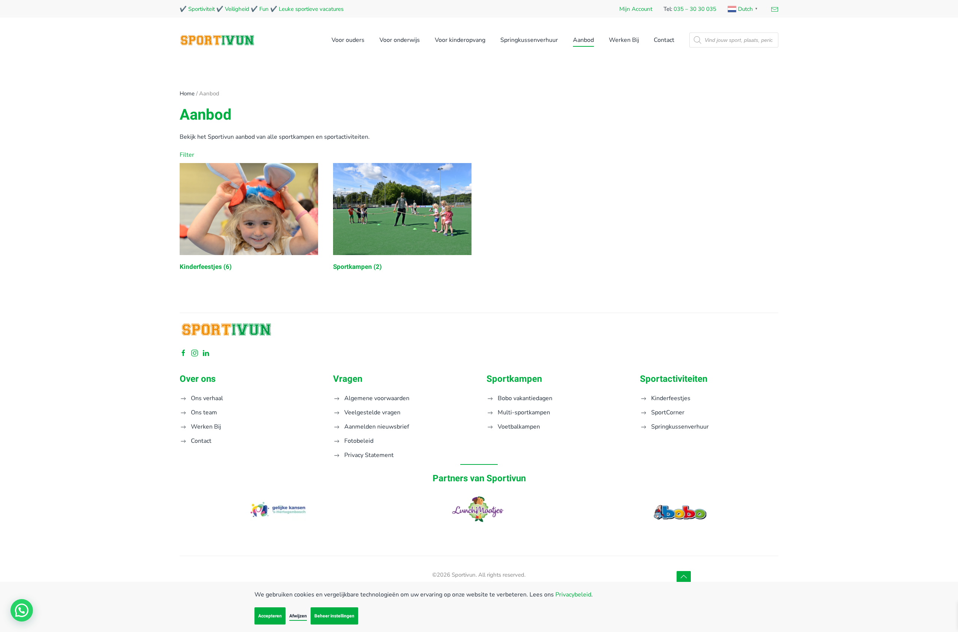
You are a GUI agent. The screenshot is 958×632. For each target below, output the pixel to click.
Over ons (198, 379)
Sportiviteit (201, 9)
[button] (684, 576)
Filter (186, 155)
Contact (664, 40)
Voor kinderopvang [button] (460, 40)
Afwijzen (298, 616)
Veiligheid (237, 9)
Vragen (347, 379)
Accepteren (270, 616)
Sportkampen (514, 379)
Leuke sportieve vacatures (311, 9)
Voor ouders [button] (348, 40)
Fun (264, 9)
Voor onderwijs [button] (399, 40)
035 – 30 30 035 (695, 9)
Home (187, 93)
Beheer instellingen (334, 616)
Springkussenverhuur (529, 40)
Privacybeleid (573, 594)
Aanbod (583, 40)
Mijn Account (635, 9)
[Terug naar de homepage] (217, 40)
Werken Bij (624, 40)
